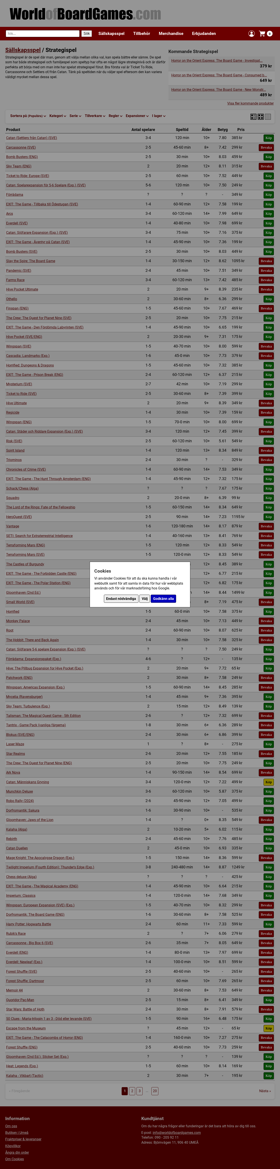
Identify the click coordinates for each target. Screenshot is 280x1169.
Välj (145, 599)
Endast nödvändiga (121, 599)
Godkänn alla (163, 599)
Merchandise (171, 33)
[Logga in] (251, 33)
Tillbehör (141, 33)
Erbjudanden (204, 33)
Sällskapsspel (111, 33)
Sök (87, 33)
